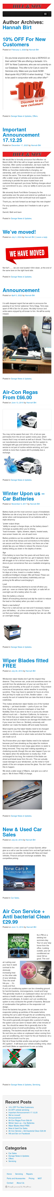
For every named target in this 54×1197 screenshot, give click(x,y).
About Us (20, 1182)
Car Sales (15, 897)
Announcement (21, 290)
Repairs (29, 1174)
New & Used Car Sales (22, 832)
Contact (10, 1182)
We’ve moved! (19, 231)
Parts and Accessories (16, 1178)
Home (9, 1174)
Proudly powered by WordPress (19, 1187)
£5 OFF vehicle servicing (19, 1109)
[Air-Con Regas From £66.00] (27, 419)
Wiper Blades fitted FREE (25, 663)
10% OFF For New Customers (24, 41)
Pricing (31, 1178)
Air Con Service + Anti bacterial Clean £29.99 (26, 916)
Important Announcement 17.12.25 (21, 135)
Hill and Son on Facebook (19, 1133)
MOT (40, 1178)
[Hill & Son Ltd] (27, 6)
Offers (35, 116)
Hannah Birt (17, 27)
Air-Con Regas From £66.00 (20, 394)
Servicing (36, 1084)
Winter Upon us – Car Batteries (23, 496)
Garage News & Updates (21, 116)
